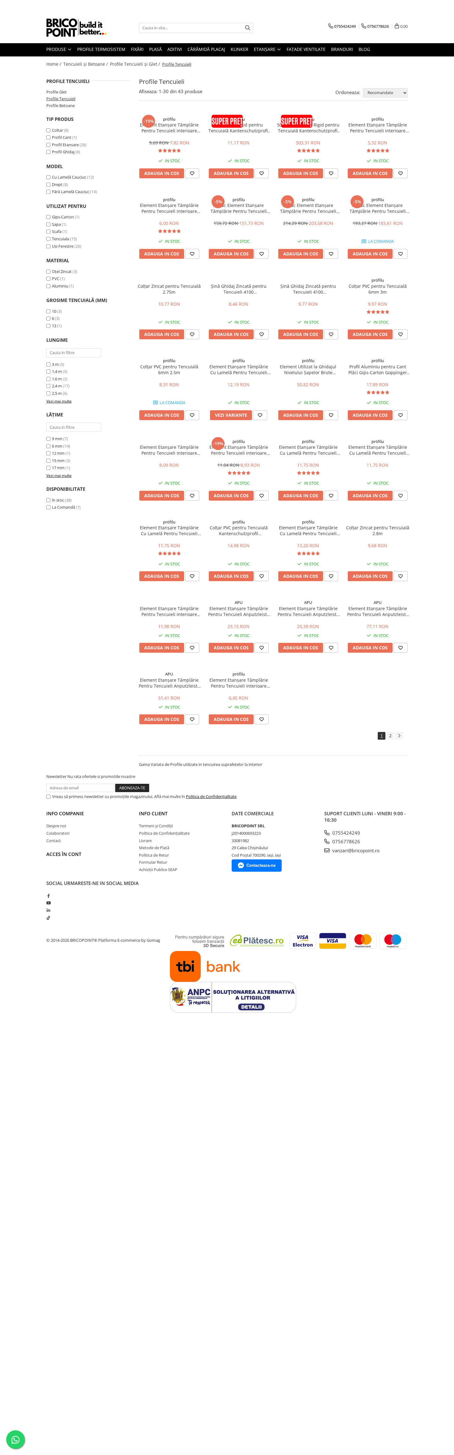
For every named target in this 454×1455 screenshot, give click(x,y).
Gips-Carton (63, 217)
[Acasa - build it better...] (77, 28)
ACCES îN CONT (63, 854)
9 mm (57, 438)
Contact (53, 840)
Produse (56, 49)
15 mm (58, 460)
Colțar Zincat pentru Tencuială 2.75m (169, 289)
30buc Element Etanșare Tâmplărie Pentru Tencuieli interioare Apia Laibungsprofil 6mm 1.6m (308, 208)
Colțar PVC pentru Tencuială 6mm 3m (378, 289)
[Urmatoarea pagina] (399, 736)
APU (238, 602)
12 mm (58, 453)
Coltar (57, 130)
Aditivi (174, 49)
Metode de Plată (154, 847)
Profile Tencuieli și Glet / (135, 64)
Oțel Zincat (62, 271)
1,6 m (57, 379)
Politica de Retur (154, 855)
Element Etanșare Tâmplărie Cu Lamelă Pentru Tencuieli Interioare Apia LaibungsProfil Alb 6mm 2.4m (308, 450)
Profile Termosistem (101, 49)
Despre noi (56, 826)
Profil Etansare (65, 144)
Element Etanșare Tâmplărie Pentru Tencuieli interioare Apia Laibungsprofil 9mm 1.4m (238, 683)
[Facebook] (48, 896)
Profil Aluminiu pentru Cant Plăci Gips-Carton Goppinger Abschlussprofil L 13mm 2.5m (377, 369)
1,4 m (57, 371)
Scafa (56, 231)
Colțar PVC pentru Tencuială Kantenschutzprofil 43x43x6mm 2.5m (239, 530)
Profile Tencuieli (60, 98)
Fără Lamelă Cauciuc (70, 191)
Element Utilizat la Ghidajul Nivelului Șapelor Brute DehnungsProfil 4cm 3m (308, 369)
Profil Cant (61, 137)
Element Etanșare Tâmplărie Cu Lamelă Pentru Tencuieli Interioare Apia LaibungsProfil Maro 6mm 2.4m (377, 450)
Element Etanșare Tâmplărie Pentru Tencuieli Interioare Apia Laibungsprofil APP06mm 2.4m (169, 450)
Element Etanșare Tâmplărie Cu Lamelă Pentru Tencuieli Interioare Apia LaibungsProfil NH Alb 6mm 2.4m (308, 530)
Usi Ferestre (63, 246)
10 (54, 311)
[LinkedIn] (48, 910)
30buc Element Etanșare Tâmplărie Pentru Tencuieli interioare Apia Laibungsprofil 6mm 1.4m (239, 208)
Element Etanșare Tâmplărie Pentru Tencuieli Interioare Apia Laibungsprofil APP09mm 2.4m (169, 611)
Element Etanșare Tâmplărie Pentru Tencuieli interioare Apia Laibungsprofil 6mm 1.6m (169, 208)
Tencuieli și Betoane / (86, 64)
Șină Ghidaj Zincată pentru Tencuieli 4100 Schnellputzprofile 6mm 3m (308, 289)
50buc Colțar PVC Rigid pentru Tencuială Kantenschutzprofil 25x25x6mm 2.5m (308, 128)
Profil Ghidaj (63, 152)
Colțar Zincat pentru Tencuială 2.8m (377, 530)
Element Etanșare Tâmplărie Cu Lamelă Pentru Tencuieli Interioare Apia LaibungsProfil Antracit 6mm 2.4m (169, 530)
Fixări (137, 49)
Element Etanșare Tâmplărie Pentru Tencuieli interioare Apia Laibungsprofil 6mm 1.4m (377, 128)
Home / (54, 64)
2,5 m (57, 393)
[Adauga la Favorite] (192, 173)
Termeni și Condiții (156, 826)
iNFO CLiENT (153, 813)
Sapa (56, 224)
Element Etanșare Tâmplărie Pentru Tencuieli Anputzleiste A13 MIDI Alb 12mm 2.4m (238, 611)
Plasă (155, 49)
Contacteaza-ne (260, 865)
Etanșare (265, 49)
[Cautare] (247, 28)
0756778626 (345, 841)
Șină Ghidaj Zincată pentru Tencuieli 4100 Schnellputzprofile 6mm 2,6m (238, 289)
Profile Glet (56, 92)
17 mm (58, 467)
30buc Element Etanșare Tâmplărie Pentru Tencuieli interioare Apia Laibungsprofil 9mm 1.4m (378, 208)
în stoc (58, 500)
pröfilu (169, 119)
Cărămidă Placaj (206, 49)
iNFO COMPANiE (65, 813)
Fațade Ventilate (306, 49)
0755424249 (345, 833)
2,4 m (57, 386)
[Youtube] (48, 903)
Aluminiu (60, 286)
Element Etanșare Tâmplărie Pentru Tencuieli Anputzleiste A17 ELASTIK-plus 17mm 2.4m (377, 611)
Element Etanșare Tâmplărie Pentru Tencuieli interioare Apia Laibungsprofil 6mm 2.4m (169, 128)
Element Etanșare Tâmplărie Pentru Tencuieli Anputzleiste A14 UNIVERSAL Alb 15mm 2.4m (308, 611)
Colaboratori (57, 833)
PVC (55, 278)
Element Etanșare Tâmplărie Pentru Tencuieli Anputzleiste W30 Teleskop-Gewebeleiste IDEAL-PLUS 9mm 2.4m (169, 683)
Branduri (342, 49)
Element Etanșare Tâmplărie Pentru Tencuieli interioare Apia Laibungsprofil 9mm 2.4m (238, 450)
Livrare (145, 840)
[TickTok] (48, 917)
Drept (57, 184)
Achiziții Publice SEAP (158, 869)
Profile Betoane (60, 105)
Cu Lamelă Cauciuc (69, 177)
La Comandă (63, 507)
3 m (55, 364)
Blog (364, 49)
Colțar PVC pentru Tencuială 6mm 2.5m (169, 369)
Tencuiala (60, 239)
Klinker (239, 49)
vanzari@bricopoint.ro (355, 850)
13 (54, 326)
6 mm (57, 446)
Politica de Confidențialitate (211, 796)
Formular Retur (153, 862)
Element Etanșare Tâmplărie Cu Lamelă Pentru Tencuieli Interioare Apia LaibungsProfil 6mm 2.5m (238, 369)
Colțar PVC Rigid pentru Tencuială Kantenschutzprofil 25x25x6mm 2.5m (238, 128)
